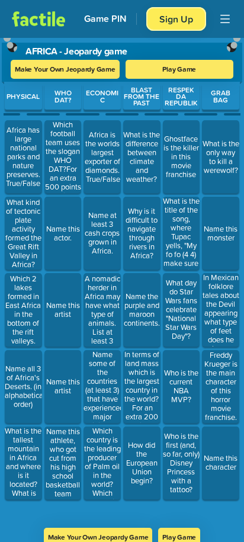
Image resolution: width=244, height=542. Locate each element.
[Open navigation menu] (225, 18)
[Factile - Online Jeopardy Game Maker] (38, 19)
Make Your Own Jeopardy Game (65, 69)
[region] (122, 279)
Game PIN (105, 18)
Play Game (179, 69)
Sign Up (176, 18)
